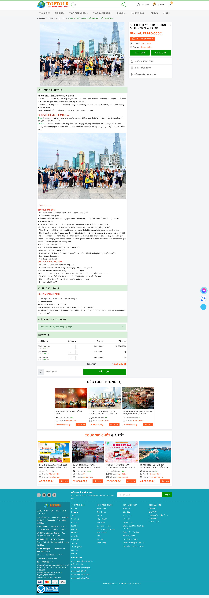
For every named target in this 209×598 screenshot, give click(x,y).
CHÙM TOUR (128, 522)
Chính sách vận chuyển (80, 568)
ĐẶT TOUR (81, 425)
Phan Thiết (101, 508)
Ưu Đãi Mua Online (130, 539)
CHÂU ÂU (153, 512)
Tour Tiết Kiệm (129, 536)
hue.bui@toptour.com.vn (53, 555)
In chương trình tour (144, 39)
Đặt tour (104, 371)
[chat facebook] (204, 290)
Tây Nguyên (102, 519)
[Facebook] (39, 495)
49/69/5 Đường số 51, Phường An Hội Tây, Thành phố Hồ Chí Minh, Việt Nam (53, 520)
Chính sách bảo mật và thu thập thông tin (82, 562)
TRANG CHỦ (44, 13)
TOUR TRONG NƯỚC (78, 13)
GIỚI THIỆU (59, 13)
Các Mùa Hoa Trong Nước (133, 546)
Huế (98, 536)
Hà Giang (75, 519)
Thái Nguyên (76, 547)
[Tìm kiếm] (122, 4)
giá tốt (104, 435)
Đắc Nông (101, 522)
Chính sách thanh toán (80, 575)
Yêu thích (159, 5)
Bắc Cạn (74, 550)
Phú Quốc (127, 515)
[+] (76, 346)
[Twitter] (44, 495)
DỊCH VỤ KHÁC (137, 13)
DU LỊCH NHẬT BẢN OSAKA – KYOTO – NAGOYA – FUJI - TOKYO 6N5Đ (87, 467)
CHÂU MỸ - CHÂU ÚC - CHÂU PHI (158, 516)
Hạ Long (74, 512)
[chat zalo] (204, 298)
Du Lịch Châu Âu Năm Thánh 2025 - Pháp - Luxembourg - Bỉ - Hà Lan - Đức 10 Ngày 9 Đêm (53, 467)
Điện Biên (75, 540)
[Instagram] (54, 495)
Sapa (73, 515)
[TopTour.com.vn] (53, 5)
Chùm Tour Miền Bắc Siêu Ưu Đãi (133, 527)
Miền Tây (126, 508)
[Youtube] (49, 495)
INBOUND (121, 13)
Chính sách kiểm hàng (80, 578)
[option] (82, 54)
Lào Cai (74, 529)
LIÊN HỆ (166, 13)
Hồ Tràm (126, 519)
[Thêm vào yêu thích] (170, 25)
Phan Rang (101, 543)
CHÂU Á (152, 508)
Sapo (139, 583)
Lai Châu (74, 526)
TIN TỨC (154, 13)
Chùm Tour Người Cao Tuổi (134, 543)
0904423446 (52, 558)
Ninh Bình (75, 522)
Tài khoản (144, 5)
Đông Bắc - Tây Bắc (131, 532)
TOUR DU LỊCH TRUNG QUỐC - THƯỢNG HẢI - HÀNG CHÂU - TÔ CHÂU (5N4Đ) (103, 413)
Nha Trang (101, 512)
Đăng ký (167, 495)
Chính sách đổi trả (78, 571)
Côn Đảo (126, 512)
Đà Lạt (100, 515)
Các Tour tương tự (104, 382)
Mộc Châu (75, 533)
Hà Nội (74, 508)
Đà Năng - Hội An (104, 526)
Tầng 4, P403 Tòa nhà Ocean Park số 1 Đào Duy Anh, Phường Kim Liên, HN (53, 542)
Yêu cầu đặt (161, 53)
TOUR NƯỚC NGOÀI (101, 13)
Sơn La (74, 543)
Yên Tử (74, 554)
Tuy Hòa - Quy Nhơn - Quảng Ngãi (106, 530)
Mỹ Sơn (100, 539)
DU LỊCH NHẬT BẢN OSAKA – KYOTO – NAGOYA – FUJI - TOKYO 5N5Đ (120, 467)
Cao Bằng (75, 536)
